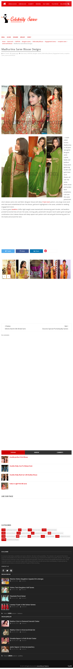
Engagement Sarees (50, 41)
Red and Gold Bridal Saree (9, 267)
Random (36, 452)
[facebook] (3, 570)
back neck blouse (10, 533)
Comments (60, 452)
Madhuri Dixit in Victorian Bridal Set (22, 630)
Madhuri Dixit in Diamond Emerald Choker (24, 621)
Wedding (38, 4)
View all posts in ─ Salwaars (13, 613)
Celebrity (31, 4)
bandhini (15, 209)
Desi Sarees (15, 37)
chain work (10, 41)
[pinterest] (11, 570)
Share (23, 251)
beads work (23, 536)
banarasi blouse (10, 536)
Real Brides (63, 4)
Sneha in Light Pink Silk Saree (18, 484)
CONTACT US (5, 566)
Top (69, 666)
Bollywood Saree (51, 530)
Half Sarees (46, 4)
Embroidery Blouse (38, 41)
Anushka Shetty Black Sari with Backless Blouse (23, 475)
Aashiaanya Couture (11, 530)
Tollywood (55, 4)
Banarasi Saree (37, 530)
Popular (13, 452)
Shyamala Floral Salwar (18, 596)
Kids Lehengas (13, 9)
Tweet (9, 251)
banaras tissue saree (57, 533)
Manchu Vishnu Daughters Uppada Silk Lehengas (26, 579)
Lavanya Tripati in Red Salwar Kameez (23, 605)
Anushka (24, 530)
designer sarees (26, 41)
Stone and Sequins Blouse (64, 267)
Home (3, 41)
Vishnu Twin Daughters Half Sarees (22, 587)
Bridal (3, 37)
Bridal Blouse (13, 4)
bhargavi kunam (50, 536)
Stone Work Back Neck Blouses (50, 267)
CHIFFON (17, 41)
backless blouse (25, 533)
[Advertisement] (37, 28)
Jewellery (22, 37)
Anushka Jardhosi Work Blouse (19, 457)
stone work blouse (7, 43)
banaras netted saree (41, 533)
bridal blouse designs (13, 539)
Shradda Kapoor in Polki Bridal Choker (23, 638)
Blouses (9, 37)
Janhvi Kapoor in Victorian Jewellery (22, 647)
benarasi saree (36, 536)
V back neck (46, 202)
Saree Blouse (22, 4)
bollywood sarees (65, 536)
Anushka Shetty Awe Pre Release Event (21, 466)
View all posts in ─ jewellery (13, 656)
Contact (29, 37)
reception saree (62, 41)
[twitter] (7, 570)
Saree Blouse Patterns (43, 666)
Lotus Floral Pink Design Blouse (37, 267)
